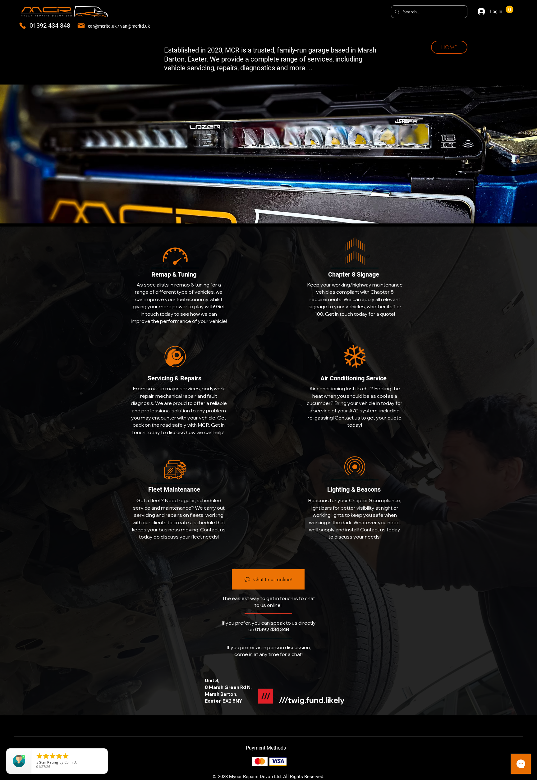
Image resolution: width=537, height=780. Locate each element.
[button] (509, 9)
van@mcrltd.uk (135, 26)
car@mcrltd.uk (102, 26)
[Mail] (81, 25)
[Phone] (23, 25)
